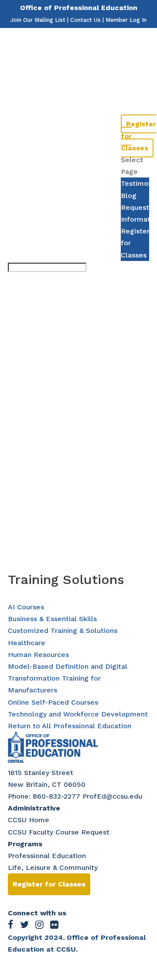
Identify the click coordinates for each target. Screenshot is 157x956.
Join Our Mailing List (37, 20)
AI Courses (26, 607)
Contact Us (85, 20)
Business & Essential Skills (52, 619)
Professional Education (47, 856)
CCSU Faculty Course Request (58, 832)
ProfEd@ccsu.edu (112, 796)
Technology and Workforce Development (78, 714)
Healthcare (26, 643)
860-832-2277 (56, 796)
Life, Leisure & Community (53, 867)
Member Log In (126, 20)
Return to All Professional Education (69, 726)
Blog (129, 88)
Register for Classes (49, 884)
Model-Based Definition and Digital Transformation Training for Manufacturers (67, 678)
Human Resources (38, 654)
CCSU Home (28, 820)
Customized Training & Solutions (62, 630)
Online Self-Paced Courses (53, 702)
